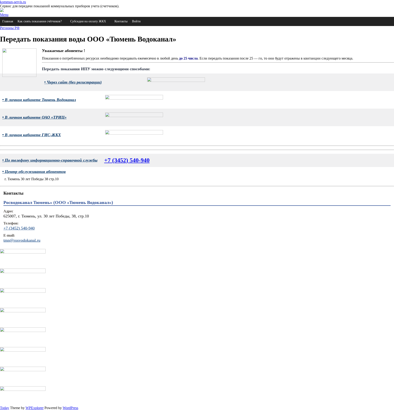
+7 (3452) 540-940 (127, 160)
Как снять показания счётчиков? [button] (40, 21)
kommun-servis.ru (13, 2)
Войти (136, 21)
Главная (7, 21)
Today (4, 408)
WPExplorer (35, 408)
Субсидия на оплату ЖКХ (88, 21)
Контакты (120, 21)
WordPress (70, 408)
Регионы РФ (10, 28)
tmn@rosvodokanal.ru (21, 240)
